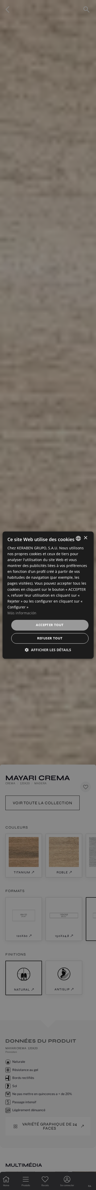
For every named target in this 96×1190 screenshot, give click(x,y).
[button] (48, 649)
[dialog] (47, 595)
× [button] (85, 538)
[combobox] (78, 538)
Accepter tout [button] (49, 625)
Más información (21, 612)
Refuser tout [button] (50, 638)
